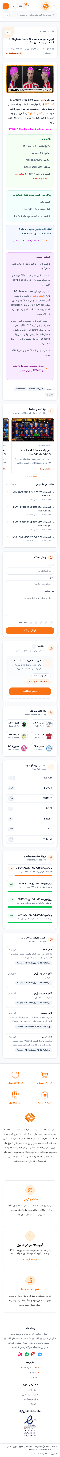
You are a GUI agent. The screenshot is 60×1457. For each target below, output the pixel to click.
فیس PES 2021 (43, 69)
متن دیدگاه (49, 591)
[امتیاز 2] (46, 622)
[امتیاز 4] (36, 622)
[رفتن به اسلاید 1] (35, 476)
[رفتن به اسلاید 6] (23, 476)
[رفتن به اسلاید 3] (29, 476)
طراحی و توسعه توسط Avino (45, 1454)
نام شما (51, 565)
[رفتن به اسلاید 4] (27, 476)
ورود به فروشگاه (30, 1259)
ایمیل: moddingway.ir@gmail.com (29, 1347)
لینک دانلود (38, 296)
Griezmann (20, 389)
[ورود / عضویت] (6, 6)
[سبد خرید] (20, 6)
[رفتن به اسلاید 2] (31, 476)
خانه (52, 31)
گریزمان (50, 394)
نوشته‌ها (43, 31)
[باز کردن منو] (54, 6)
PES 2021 (49, 104)
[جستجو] (7, 15)
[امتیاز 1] (51, 622)
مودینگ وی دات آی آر (38, 113)
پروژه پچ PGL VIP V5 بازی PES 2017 (35, 899)
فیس (42, 100)
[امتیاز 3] (41, 622)
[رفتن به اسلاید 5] (25, 476)
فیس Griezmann (36, 389)
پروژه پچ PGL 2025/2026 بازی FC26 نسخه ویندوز (28, 915)
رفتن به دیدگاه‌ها (14, 53)
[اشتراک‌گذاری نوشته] (8, 32)
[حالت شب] (13, 6)
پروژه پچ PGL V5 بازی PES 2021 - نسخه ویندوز (30, 883)
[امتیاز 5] (31, 622)
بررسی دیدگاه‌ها (30, 691)
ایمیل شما (50, 577)
